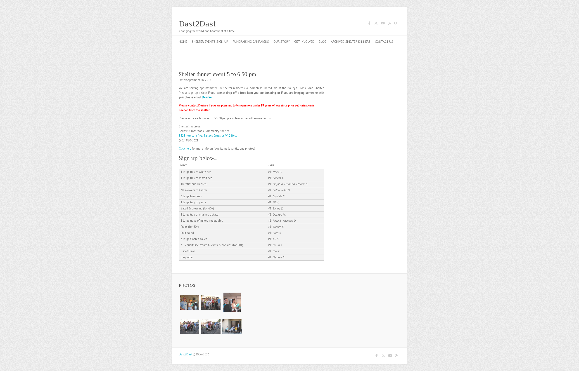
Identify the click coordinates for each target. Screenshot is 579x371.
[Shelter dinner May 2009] (231, 295)
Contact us (384, 42)
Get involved (304, 42)
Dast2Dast (197, 23)
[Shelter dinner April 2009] (189, 295)
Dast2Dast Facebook (369, 24)
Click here (185, 148)
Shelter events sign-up (210, 42)
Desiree (207, 97)
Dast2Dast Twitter (376, 24)
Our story (281, 42)
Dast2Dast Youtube (382, 24)
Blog (322, 42)
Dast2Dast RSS (389, 24)
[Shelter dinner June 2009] (211, 295)
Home (183, 42)
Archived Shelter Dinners (350, 42)
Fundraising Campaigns (251, 42)
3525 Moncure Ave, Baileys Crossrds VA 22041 (208, 136)
